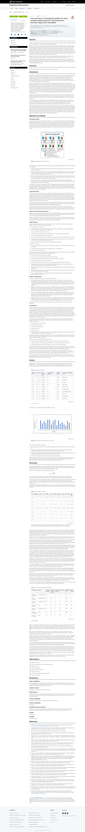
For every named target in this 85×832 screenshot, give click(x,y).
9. (29, 748)
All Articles (55, 1)
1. (29, 724)
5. (29, 735)
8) (29, 241)
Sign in (69, 1)
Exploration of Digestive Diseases (16, 822)
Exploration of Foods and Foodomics (35, 817)
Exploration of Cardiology (33, 822)
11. (29, 756)
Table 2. (32, 491)
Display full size (71, 159)
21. (29, 790)
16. (29, 773)
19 (69, 547)
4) (29, 180)
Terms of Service (65, 815)
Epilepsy (46, 34)
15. (29, 770)
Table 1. (32, 370)
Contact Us (53, 822)
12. (29, 761)
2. (29, 727)
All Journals (48, 1)
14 (66, 543)
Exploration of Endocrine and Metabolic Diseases (38, 826)
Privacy (70, 815)
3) (29, 175)
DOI (58, 729)
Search (71, 8)
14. (29, 767)
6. (29, 739)
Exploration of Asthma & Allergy (34, 815)
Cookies (74, 815)
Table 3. (32, 587)
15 (67, 543)
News (42, 1)
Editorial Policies (53, 817)
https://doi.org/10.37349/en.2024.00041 (52, 30)
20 (32, 571)
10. (29, 753)
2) (29, 171)
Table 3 (59, 294)
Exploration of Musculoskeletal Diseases (17, 826)
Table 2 (51, 484)
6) (29, 237)
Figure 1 (52, 120)
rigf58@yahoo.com (66, 710)
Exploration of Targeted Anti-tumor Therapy (17, 815)
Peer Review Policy (54, 819)
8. (29, 745)
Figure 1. (33, 161)
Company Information (54, 812)
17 (32, 616)
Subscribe (64, 1)
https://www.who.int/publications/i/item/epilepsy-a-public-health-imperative (44, 726)
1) (29, 168)
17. (29, 776)
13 (32, 602)
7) (29, 238)
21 (34, 571)
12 (33, 483)
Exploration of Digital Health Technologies (36, 819)
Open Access (53, 815)
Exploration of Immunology (14, 817)
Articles (16, 8)
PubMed (61, 729)
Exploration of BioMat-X (33, 824)
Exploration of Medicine (14, 812)
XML (24, 16)
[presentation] (52, 473)
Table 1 (71, 365)
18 (34, 483)
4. (29, 732)
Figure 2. (33, 440)
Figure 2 (35, 407)
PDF (14, 16)
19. (29, 783)
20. (29, 786)
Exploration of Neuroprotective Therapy (17, 819)
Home (11, 12)
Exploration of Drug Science (34, 812)
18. (29, 779)
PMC (64, 729)
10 (39, 467)
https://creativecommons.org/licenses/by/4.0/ (45, 799)
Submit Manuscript (70, 5)
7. (29, 742)
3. (29, 730)
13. (29, 764)
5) (29, 235)
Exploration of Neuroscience (19, 5)
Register (73, 1)
